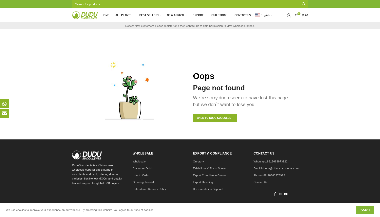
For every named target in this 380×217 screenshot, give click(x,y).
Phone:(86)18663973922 (269, 175)
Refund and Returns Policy (149, 189)
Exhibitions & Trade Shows (209, 168)
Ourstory (198, 161)
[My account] (289, 15)
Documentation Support (208, 189)
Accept (365, 209)
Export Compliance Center (209, 175)
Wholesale (139, 161)
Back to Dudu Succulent (215, 117)
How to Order (141, 175)
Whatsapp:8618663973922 (271, 161)
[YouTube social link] (286, 194)
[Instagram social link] (280, 194)
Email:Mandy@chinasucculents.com (276, 168)
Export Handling (203, 182)
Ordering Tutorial (143, 182)
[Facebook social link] (275, 194)
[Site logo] (85, 15)
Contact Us (260, 182)
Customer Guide (143, 168)
